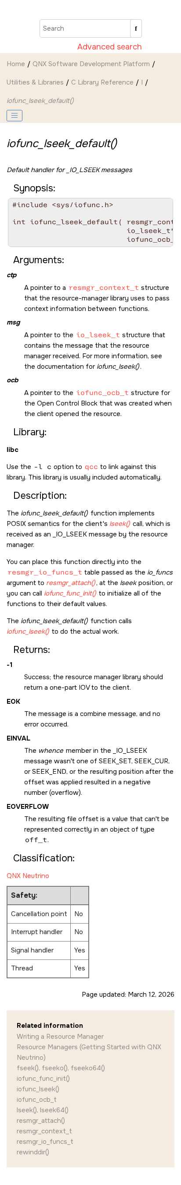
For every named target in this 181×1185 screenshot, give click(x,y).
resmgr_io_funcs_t (45, 1141)
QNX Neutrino (28, 875)
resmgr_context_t (44, 1131)
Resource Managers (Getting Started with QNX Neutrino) (89, 1052)
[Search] (136, 28)
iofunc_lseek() (38, 1089)
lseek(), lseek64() (43, 1110)
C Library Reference (102, 82)
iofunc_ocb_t (37, 1099)
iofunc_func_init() (43, 1078)
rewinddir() (33, 1152)
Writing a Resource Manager (60, 1036)
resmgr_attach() (41, 1120)
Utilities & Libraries (35, 82)
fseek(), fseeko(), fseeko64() (61, 1068)
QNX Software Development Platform (91, 64)
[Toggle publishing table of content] (14, 115)
